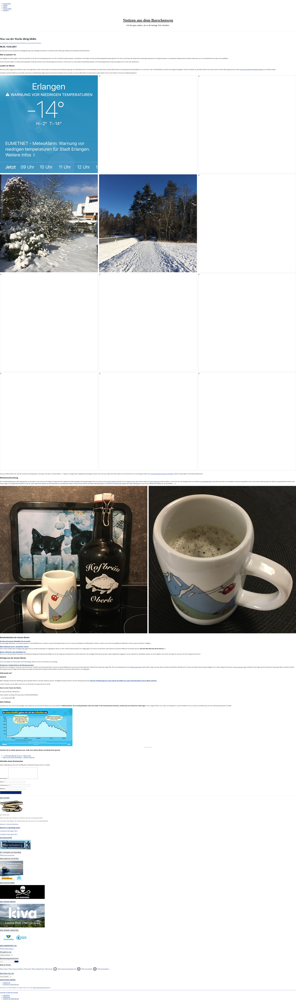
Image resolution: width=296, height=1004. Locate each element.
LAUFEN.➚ (6, 10)
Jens (1, 43)
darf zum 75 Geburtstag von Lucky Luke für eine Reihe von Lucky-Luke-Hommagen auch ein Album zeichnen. (123, 681)
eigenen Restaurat (154, 481)
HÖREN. (5, 5)
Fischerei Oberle (111, 481)
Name (2, 782)
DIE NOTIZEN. (7, 4)
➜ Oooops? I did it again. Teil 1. (9, 834)
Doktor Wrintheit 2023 (39, 988)
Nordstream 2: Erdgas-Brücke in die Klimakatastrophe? (17, 665)
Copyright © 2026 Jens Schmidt (9, 992)
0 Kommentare (38, 43)
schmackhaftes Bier (206, 481)
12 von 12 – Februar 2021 (17, 756)
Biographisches (5, 43)
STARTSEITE (6, 995)
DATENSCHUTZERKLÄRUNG (12, 824)
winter (33, 43)
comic (27, 43)
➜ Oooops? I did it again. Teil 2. (9, 831)
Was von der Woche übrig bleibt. (18, 757)
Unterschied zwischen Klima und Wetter (162, 474)
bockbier (24, 43)
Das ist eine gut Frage (240, 667)
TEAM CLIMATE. (7, 9)
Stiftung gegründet (135, 667)
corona (30, 43)
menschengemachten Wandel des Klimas (251, 69)
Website (2, 788)
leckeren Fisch (131, 481)
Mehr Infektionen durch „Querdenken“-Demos (14, 646)
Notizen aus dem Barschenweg (148, 20)
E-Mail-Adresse (5, 785)
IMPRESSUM (2, 824)
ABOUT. (5, 7)
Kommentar (4, 778)
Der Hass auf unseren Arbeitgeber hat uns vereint (15, 641)
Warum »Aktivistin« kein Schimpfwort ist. (13, 652)
